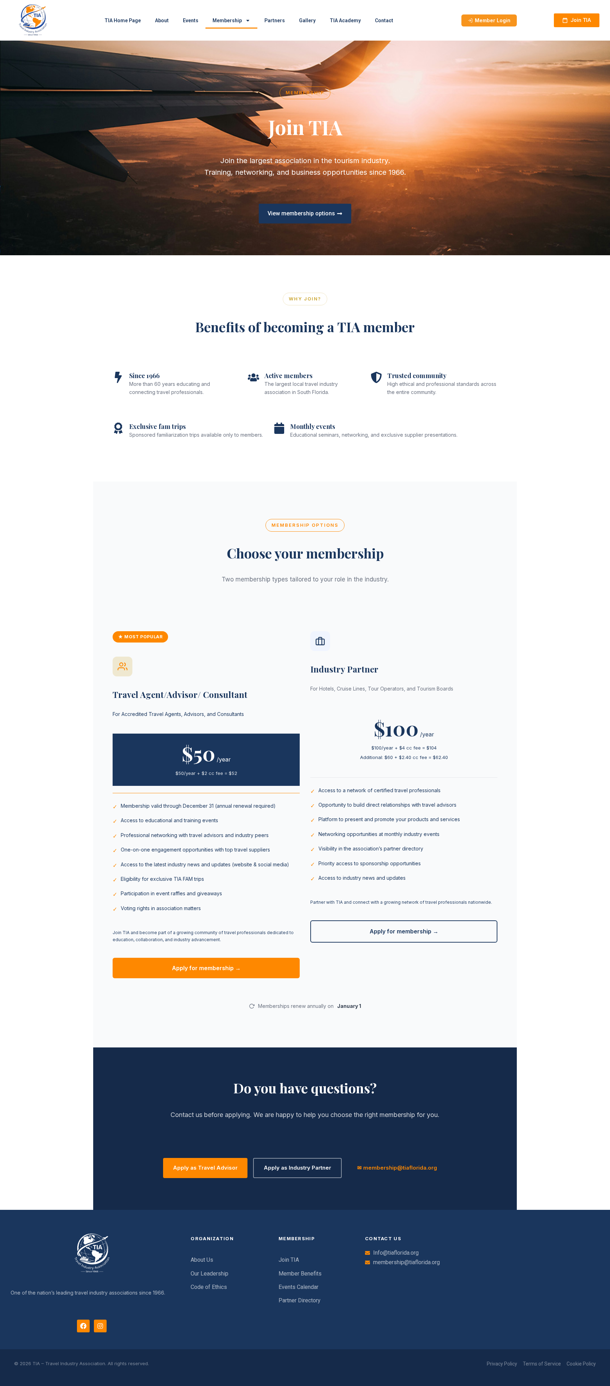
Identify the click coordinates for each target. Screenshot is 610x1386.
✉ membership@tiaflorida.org (397, 1167)
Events (190, 20)
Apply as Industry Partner (297, 1167)
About (162, 20)
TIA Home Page (122, 20)
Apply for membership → (206, 968)
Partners (274, 20)
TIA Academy (345, 20)
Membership (227, 20)
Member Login (492, 20)
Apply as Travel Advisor (205, 1167)
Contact (384, 20)
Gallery (307, 20)
